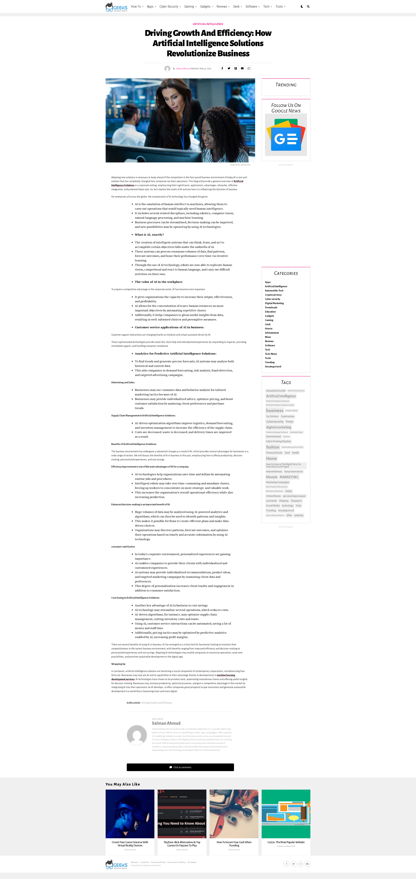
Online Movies (273, 496)
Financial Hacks (274, 452)
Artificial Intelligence (276, 286)
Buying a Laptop (292, 410)
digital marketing (278, 427)
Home (271, 458)
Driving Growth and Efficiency (157, 702)
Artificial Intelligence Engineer (277, 401)
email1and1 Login (296, 432)
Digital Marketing (274, 303)
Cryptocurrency (273, 295)
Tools (279, 6)
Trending (270, 362)
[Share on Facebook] (222, 68)
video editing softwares (275, 515)
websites (298, 515)
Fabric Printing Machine (278, 441)
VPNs (289, 515)
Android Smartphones (296, 391)
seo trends (271, 500)
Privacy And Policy (158, 862)
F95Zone (286, 436)
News (268, 337)
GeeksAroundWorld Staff (286, 846)
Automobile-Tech (274, 290)
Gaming (189, 6)
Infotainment (272, 333)
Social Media (273, 505)
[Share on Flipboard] (236, 68)
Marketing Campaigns (277, 482)
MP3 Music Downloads (274, 491)
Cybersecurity (275, 421)
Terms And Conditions (176, 862)
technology (287, 505)
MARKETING (289, 477)
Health (295, 452)
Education (270, 311)
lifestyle (271, 477)
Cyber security (169, 6)
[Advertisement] (286, 215)
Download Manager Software (277, 432)
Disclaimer (192, 862)
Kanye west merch (293, 471)
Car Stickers (272, 416)
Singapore (296, 500)
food (287, 452)
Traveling (271, 510)
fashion (273, 447)
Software (251, 6)
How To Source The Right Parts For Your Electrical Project (283, 465)
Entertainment (273, 436)
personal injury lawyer (294, 496)
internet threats (274, 471)
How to (136, 6)
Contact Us (144, 862)
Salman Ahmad (182, 69)
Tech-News (271, 354)
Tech (266, 6)
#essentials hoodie (276, 390)
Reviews (222, 6)
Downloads (271, 307)
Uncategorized (273, 366)
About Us (134, 862)
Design (289, 421)
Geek (236, 6)
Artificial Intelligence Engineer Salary (280, 405)
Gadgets (205, 6)
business (274, 410)
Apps (150, 6)
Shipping (284, 500)
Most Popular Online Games (276, 487)
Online (288, 491)
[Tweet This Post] (229, 68)
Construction (287, 416)
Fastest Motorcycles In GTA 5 (292, 447)
